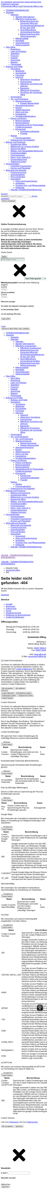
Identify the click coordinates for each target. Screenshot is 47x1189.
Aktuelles (19, 342)
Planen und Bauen (23, 463)
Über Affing (15, 378)
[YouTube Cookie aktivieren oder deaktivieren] (2, 925)
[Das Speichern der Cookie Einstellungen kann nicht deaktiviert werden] (2, 771)
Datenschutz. (32, 1122)
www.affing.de (40, 654)
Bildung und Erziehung (20, 493)
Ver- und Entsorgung (24, 439)
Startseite (15, 337)
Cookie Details (7, 745)
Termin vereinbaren (8, 201)
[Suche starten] (31, 196)
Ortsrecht (24, 415)
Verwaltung (20, 404)
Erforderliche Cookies (23, 693)
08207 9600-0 (40, 648)
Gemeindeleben (17, 517)
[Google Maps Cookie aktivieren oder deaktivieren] (2, 827)
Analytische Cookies (26, 696)
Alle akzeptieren (7, 688)
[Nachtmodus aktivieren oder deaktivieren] (2, 323)
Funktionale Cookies (9, 696)
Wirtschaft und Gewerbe (21, 525)
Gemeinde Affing (13, 570)
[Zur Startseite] (22, 6)
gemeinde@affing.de (37, 656)
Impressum (14, 1122)
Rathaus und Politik (19, 400)
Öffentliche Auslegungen (30, 348)
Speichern (19, 1126)
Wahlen (18, 484)
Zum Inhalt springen (28, 2)
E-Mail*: (4, 1173)
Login (3, 326)
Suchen (4, 196)
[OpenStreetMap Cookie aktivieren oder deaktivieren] (2, 894)
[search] (19, 196)
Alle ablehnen (20, 688)
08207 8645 (41, 650)
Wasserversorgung (28, 443)
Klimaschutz (25, 476)
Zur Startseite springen (10, 2)
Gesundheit (20, 536)
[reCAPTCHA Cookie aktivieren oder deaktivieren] (2, 1073)
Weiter (4, 257)
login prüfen (6, 319)
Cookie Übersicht (8, 693)
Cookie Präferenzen (23, 669)
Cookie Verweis (7, 698)
